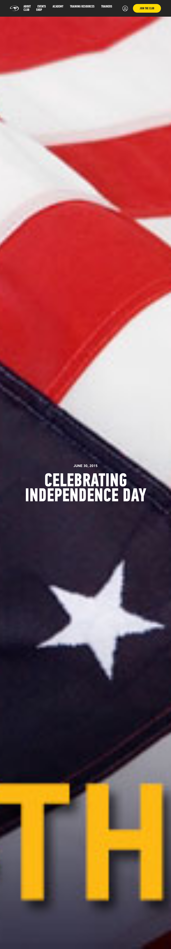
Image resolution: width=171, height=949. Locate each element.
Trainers (106, 6)
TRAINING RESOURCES (82, 6)
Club (26, 10)
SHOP (39, 10)
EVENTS (41, 6)
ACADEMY (58, 6)
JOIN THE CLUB (147, 8)
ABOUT (27, 6)
